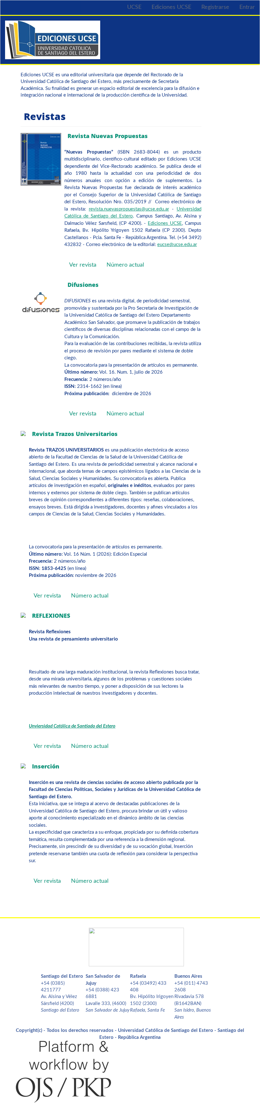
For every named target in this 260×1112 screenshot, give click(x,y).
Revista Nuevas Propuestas (108, 136)
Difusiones (83, 284)
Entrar (247, 7)
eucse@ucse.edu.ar (177, 244)
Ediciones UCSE (171, 7)
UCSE (134, 7)
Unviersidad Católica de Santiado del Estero (72, 726)
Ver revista (82, 265)
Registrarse (215, 7)
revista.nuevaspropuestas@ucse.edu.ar (129, 209)
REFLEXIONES (51, 615)
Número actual (125, 265)
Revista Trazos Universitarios (75, 434)
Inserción (45, 766)
